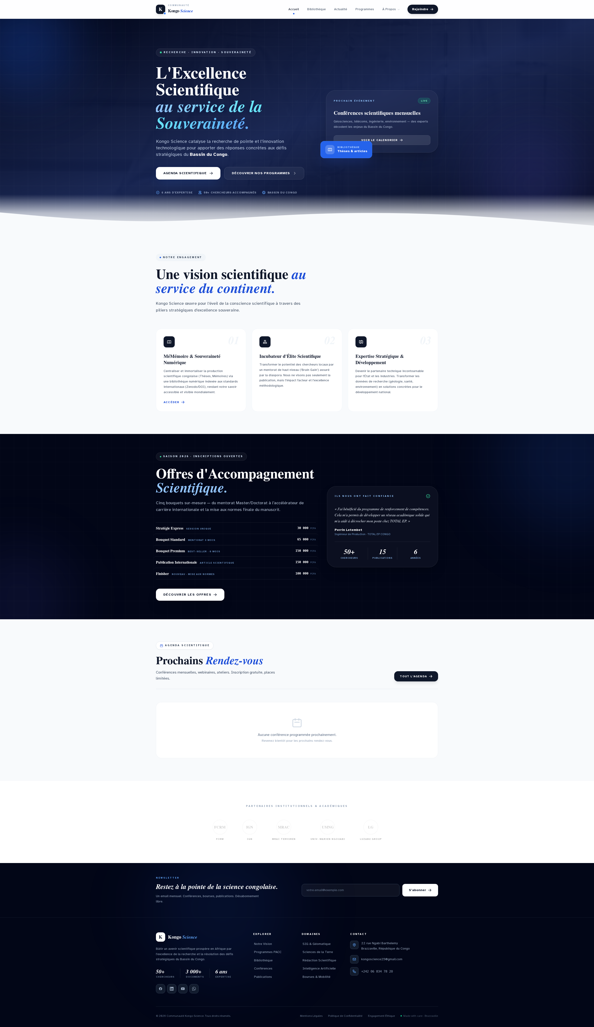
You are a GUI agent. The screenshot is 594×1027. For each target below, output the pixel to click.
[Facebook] (160, 988)
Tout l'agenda (413, 676)
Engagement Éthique (381, 1015)
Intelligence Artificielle (319, 968)
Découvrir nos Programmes (261, 173)
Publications (263, 977)
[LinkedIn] (171, 988)
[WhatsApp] (194, 988)
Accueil (293, 9)
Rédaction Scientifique (319, 960)
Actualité (340, 9)
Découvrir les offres (187, 595)
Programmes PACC (267, 952)
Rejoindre (420, 9)
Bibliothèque (316, 9)
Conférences (263, 968)
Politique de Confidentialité (345, 1015)
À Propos (389, 9)
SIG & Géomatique (317, 944)
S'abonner (417, 890)
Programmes (364, 9)
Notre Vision (263, 944)
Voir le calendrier (379, 140)
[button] (201, 370)
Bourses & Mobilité (316, 977)
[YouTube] (182, 988)
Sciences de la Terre (318, 952)
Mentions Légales (311, 1015)
